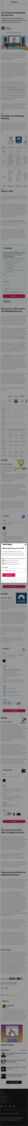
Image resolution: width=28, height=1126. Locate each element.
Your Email (5, 567)
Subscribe (9, 575)
